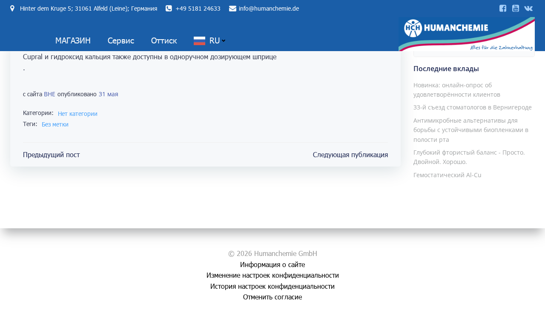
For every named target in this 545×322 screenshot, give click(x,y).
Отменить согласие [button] (272, 297)
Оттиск (164, 40)
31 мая (108, 94)
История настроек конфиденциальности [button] (272, 286)
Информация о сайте (272, 264)
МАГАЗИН (73, 40)
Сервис (121, 40)
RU (214, 40)
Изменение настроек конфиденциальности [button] (273, 275)
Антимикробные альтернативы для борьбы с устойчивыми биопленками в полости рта (470, 130)
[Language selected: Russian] (515, 314)
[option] (506, 314)
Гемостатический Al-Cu (447, 175)
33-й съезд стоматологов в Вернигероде (472, 107)
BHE (49, 94)
